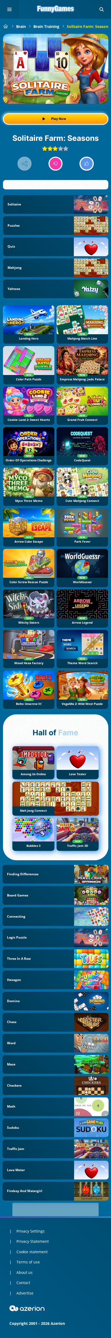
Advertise (24, 1293)
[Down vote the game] (55, 164)
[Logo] (55, 9)
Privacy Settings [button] (30, 1231)
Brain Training (46, 26)
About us (24, 1272)
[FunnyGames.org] (6, 26)
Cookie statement (32, 1251)
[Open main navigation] (9, 9)
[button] (101, 9)
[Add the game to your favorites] (99, 43)
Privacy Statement (32, 1241)
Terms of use (28, 1262)
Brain (21, 26)
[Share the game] (25, 164)
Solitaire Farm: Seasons (88, 26)
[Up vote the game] (86, 164)
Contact (23, 1282)
